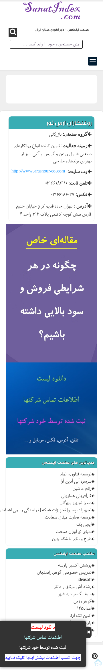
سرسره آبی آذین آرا (76, 481)
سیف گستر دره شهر (75, 594)
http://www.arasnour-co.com (38, 171)
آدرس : (81, 206)
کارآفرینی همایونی (76, 495)
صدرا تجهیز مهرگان (76, 503)
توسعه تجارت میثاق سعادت (68, 517)
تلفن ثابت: (78, 183)
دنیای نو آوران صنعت (74, 531)
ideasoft (85, 579)
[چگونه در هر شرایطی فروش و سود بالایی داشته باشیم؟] (51, 294)
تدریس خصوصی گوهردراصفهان (64, 572)
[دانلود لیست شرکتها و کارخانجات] (51, 409)
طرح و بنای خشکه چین (72, 538)
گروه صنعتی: (75, 134)
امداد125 (84, 608)
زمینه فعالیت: (74, 145)
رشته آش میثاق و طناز (73, 586)
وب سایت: (78, 171)
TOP (98, 664)
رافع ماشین (82, 488)
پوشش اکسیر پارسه (75, 565)
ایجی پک (84, 524)
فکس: (82, 194)
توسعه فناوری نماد (76, 474)
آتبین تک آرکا (81, 615)
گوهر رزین (83, 601)
